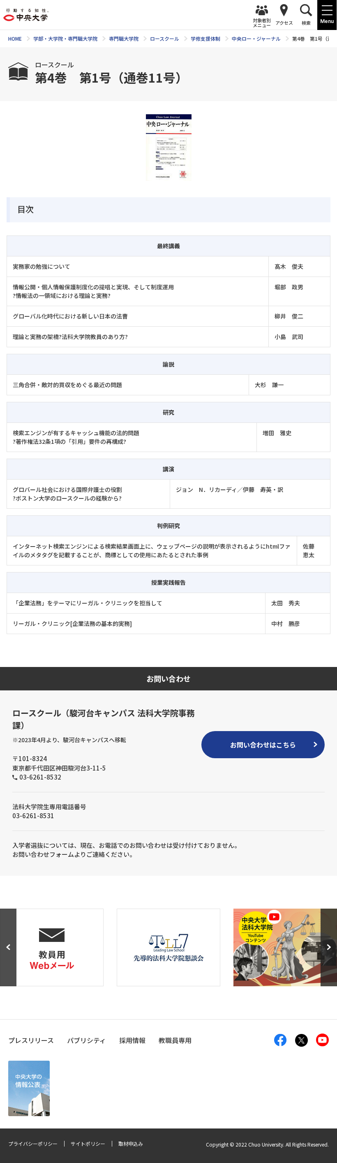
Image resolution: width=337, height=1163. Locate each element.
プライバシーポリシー (33, 1143)
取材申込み (130, 1143)
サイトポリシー (88, 1143)
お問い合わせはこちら (263, 745)
